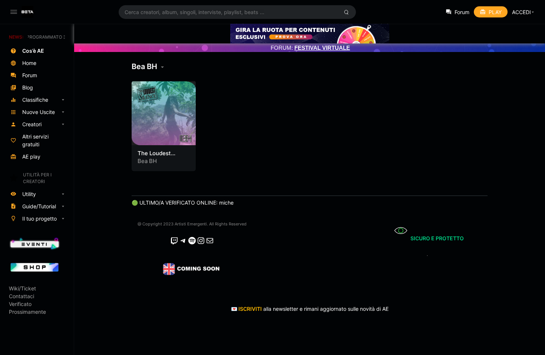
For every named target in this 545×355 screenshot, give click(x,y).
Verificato (20, 304)
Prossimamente (27, 312)
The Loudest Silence (154, 157)
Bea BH (147, 161)
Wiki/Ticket (22, 288)
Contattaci (21, 296)
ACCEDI (521, 12)
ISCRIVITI (250, 309)
